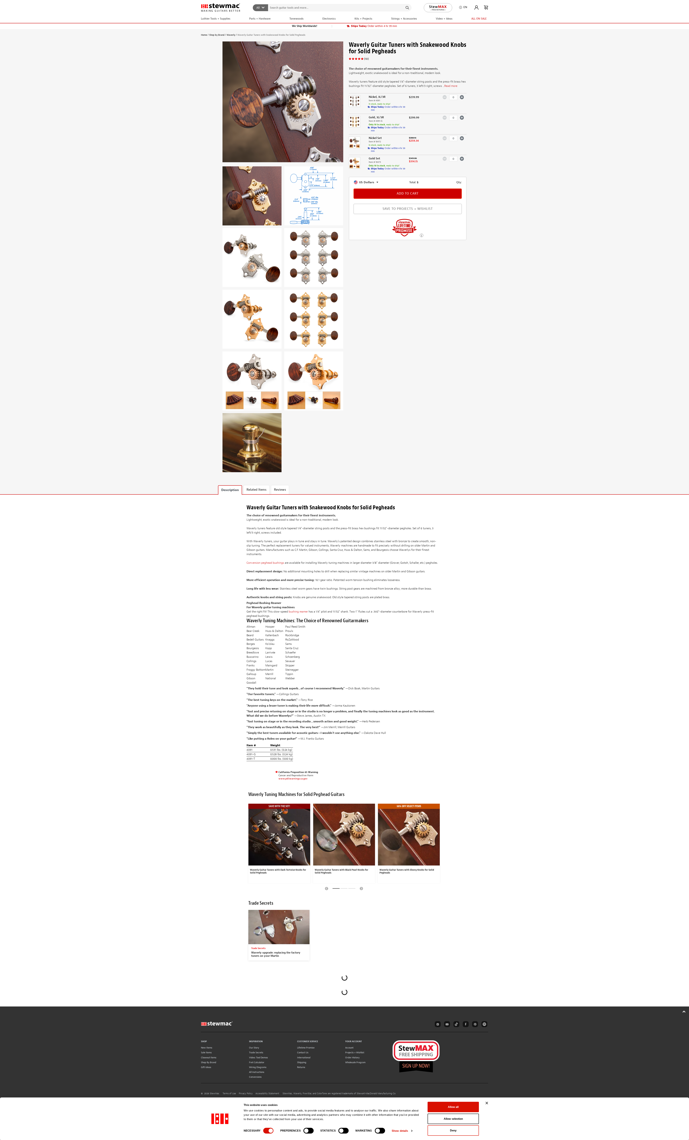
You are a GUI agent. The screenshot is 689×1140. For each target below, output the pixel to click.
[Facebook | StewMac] (465, 1024)
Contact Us (302, 1052)
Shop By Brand (208, 1062)
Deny (453, 1130)
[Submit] (407, 7)
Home (204, 34)
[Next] (361, 888)
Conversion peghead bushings (265, 563)
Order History (352, 1057)
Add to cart (408, 193)
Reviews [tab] (280, 490)
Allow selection (453, 1118)
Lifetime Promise (306, 1047)
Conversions (255, 1076)
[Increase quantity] (462, 97)
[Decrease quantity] (444, 97)
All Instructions (256, 1072)
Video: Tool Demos (258, 1057)
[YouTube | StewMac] (446, 1024)
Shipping (301, 1062)
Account (349, 1047)
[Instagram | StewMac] (437, 1024)
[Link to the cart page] (486, 7)
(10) (366, 59)
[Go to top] (684, 1011)
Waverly (231, 34)
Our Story (254, 1047)
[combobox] (332, 7)
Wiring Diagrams (257, 1067)
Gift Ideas (206, 1067)
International (303, 1057)
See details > (421, 235)
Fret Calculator (256, 1062)
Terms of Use (229, 1093)
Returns (301, 1067)
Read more (450, 86)
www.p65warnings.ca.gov (293, 778)
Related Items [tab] (256, 490)
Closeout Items (208, 1057)
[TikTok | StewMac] (455, 1024)
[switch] (308, 1131)
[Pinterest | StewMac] (474, 1024)
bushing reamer (298, 611)
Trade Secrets (256, 1052)
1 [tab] (336, 889)
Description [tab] (230, 490)
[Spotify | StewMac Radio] (483, 1024)
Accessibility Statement (267, 1093)
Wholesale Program (355, 1062)
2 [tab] (344, 889)
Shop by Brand (216, 34)
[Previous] (326, 888)
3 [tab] (351, 889)
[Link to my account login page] (476, 7)
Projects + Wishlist (354, 1052)
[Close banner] (487, 1103)
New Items (206, 1047)
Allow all (453, 1106)
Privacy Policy (246, 1093)
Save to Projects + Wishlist (408, 209)
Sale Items (206, 1052)
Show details (400, 1130)
